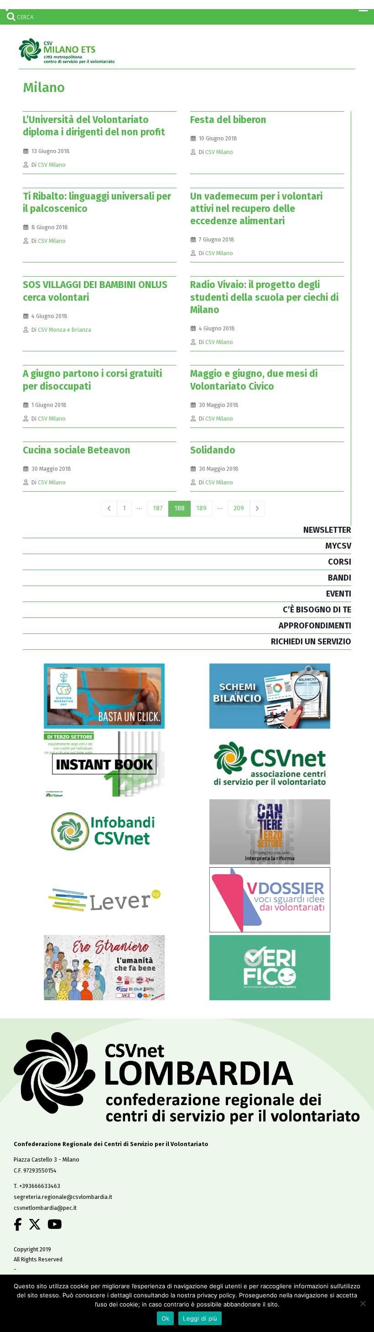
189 (201, 508)
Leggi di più (200, 1318)
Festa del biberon (228, 120)
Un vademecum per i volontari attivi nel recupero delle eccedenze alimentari (256, 208)
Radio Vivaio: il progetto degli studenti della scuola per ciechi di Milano (264, 297)
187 (158, 508)
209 (239, 508)
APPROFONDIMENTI (315, 626)
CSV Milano (52, 164)
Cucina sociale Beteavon (76, 450)
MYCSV (338, 546)
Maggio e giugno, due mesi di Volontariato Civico (253, 380)
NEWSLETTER (327, 530)
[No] (362, 1303)
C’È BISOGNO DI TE (317, 610)
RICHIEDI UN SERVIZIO (311, 642)
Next (257, 509)
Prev (109, 509)
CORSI (339, 562)
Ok (165, 1318)
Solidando (212, 450)
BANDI (339, 578)
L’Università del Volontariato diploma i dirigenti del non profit (94, 126)
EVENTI (338, 594)
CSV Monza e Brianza (64, 329)
